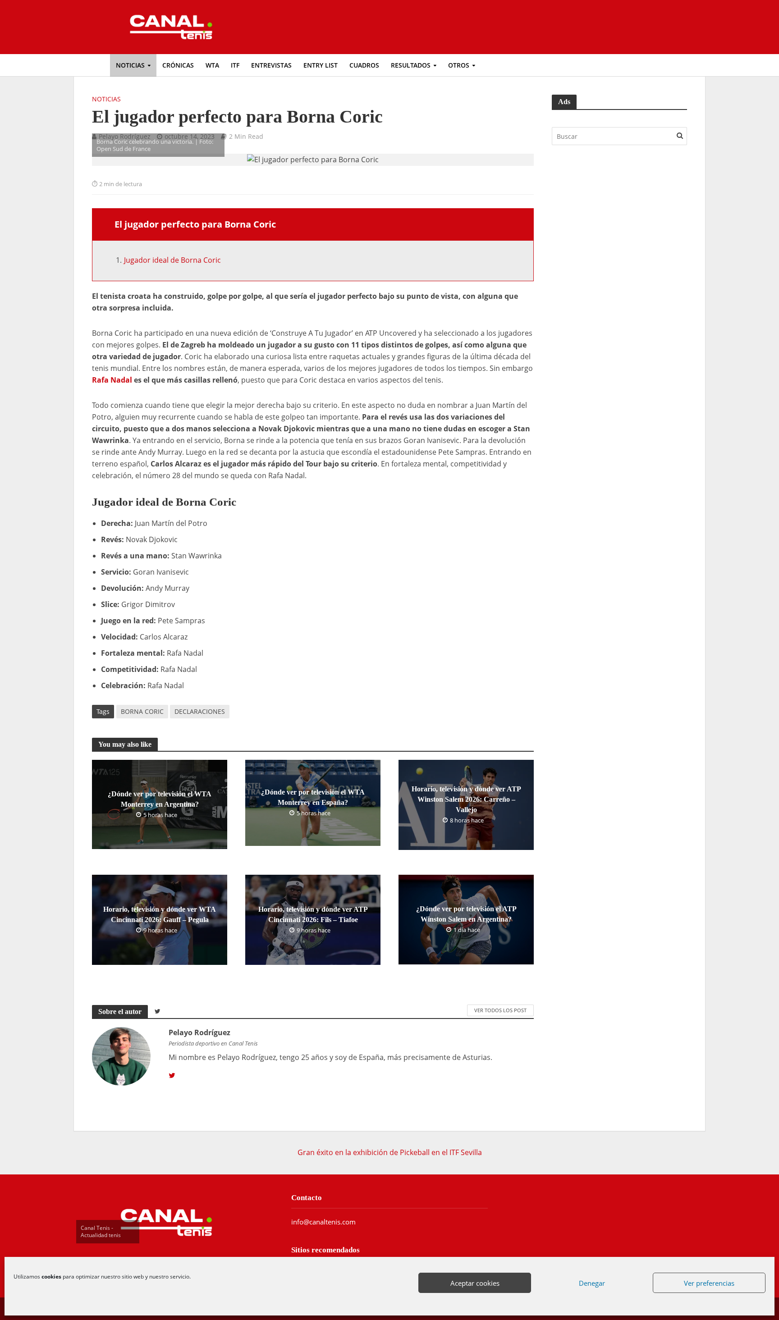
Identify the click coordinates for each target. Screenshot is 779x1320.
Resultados (411, 65)
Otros (458, 65)
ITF (235, 65)
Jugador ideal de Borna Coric (172, 260)
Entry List (320, 65)
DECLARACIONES (199, 711)
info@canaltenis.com (323, 1221)
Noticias (130, 65)
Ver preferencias (709, 1283)
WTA (212, 65)
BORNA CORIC (142, 711)
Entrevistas (271, 65)
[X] (172, 1076)
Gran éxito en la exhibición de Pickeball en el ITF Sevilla (390, 1152)
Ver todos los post (500, 1010)
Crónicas (178, 65)
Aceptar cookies (474, 1283)
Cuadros (364, 65)
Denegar (592, 1283)
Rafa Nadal (112, 380)
